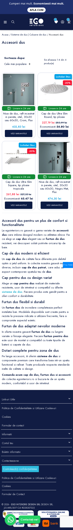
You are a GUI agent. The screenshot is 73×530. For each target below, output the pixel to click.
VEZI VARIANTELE (19, 133)
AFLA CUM (36, 10)
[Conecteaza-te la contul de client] (62, 22)
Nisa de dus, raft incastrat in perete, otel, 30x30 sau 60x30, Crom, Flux (18, 117)
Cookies (6, 417)
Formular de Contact (13, 494)
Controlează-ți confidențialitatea (20, 469)
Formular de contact (13, 425)
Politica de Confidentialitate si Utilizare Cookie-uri (29, 408)
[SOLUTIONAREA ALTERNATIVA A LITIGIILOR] (53, 514)
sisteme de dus (12, 292)
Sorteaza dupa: (14, 58)
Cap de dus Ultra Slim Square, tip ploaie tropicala (19, 185)
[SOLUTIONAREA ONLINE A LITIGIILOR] (18, 514)
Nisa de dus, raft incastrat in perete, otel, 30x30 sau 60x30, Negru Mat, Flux (54, 187)
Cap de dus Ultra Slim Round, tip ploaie (54, 115)
